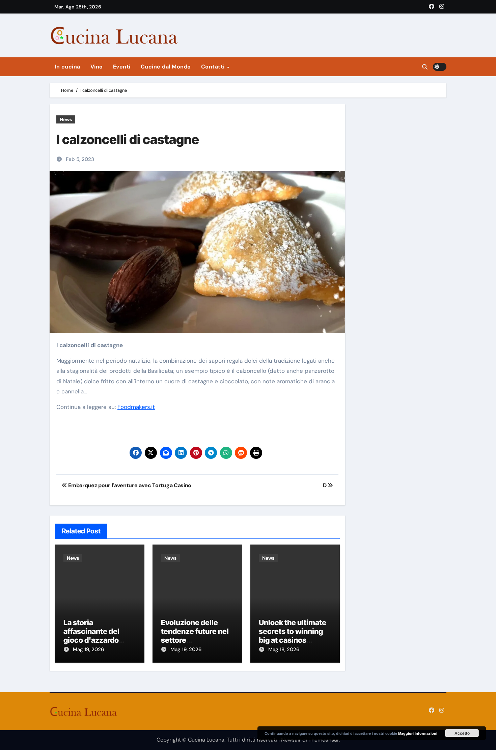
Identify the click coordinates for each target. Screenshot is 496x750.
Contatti (213, 66)
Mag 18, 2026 (283, 649)
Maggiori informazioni (417, 733)
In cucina (67, 66)
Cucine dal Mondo (166, 66)
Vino (96, 66)
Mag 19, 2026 (88, 649)
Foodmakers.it (136, 407)
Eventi (122, 66)
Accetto (462, 733)
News (66, 119)
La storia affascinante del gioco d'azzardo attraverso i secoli (94, 636)
